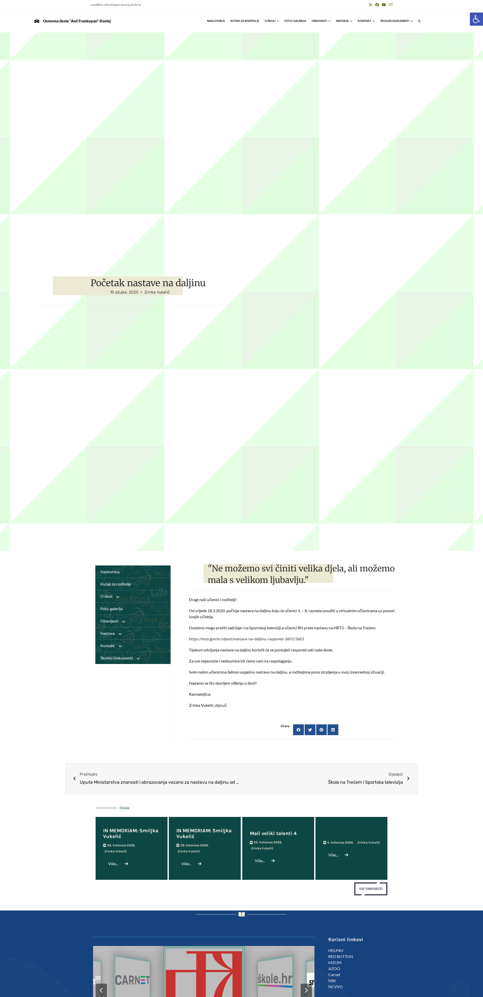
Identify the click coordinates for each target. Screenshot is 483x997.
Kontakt (364, 20)
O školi (270, 20)
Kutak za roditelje (244, 20)
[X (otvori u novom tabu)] (370, 4)
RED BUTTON (340, 956)
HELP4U (335, 950)
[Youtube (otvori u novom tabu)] (383, 4)
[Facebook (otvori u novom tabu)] (377, 4)
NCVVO (335, 986)
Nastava (342, 20)
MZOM (335, 962)
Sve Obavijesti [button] (370, 889)
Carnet (334, 974)
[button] (476, 19)
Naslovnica (216, 20)
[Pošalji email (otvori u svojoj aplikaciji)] (389, 4)
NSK (332, 980)
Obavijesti (319, 20)
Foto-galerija (295, 20)
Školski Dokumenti (394, 20)
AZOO (334, 968)
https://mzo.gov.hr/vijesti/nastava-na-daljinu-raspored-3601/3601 (246, 638)
